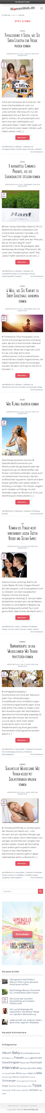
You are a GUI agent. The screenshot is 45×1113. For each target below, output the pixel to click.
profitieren (27, 752)
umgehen (6, 878)
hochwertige (23, 274)
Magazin (14, 15)
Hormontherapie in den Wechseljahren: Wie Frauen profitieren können (22, 651)
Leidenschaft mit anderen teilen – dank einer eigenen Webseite (26, 1021)
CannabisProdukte (9, 274)
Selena (36, 629)
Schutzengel (31, 387)
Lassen (29, 629)
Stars (18, 1086)
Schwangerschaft (22, 1081)
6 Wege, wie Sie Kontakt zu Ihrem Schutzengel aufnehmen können (22, 296)
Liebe (22, 523)
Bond (23, 1053)
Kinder (13, 1073)
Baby (16, 1053)
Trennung (6, 1090)
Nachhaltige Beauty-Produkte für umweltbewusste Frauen (25, 991)
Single (5, 1086)
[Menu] (41, 8)
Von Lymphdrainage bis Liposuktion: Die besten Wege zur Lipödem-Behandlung (24, 1011)
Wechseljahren (8, 754)
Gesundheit (22, 641)
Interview (10, 1067)
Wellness (22, 399)
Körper (24, 1073)
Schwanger (9, 1080)
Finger (4, 629)
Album (7, 1053)
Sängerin (24, 1086)
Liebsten (38, 149)
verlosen (33, 1090)
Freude (19, 149)
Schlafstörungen (31, 875)
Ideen (24, 149)
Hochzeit (36, 1062)
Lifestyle (22, 31)
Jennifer (31, 1068)
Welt (40, 1090)
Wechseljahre (16, 878)
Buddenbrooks (33, 1053)
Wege (39, 387)
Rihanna (32, 1077)
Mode (10, 1077)
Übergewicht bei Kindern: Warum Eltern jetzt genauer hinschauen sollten (24, 982)
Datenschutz (13, 1106)
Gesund (27, 1058)
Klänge (37, 511)
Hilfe (27, 1063)
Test (30, 1086)
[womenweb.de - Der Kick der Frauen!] (22, 8)
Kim (3, 1073)
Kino (18, 1073)
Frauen (39, 749)
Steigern (18, 276)
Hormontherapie (9, 752)
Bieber (34, 627)
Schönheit (33, 1081)
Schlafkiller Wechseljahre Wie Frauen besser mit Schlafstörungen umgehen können (22, 776)
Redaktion (22, 55)
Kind (7, 1073)
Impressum (24, 1106)
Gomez (11, 629)
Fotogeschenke (8, 149)
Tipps (37, 1085)
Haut (22, 1062)
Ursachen (24, 1090)
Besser (39, 872)
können (31, 149)
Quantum (24, 1077)
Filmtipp (6, 1058)
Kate (39, 1068)
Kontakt (22, 387)
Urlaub (18, 1090)
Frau (11, 1058)
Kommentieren (37, 152)
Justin (17, 629)
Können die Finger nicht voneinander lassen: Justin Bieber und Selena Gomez (22, 533)
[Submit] (40, 891)
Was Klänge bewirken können (22, 404)
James (23, 1068)
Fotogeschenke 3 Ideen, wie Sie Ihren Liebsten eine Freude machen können (22, 40)
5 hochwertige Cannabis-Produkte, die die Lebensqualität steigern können (22, 171)
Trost (13, 1090)
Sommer (12, 1086)
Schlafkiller (19, 875)
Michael (5, 1077)
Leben (30, 1073)
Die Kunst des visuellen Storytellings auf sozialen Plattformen (22, 1001)
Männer (16, 1077)
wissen (4, 1093)
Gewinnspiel (11, 1062)
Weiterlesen (22, 137)
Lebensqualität (8, 276)
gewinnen (36, 1057)
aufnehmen (6, 387)
